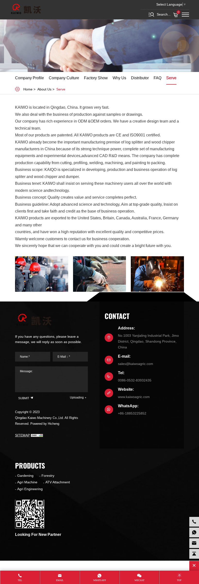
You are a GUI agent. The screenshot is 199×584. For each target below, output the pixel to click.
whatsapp (99, 580)
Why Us (119, 78)
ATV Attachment (57, 482)
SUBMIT (24, 398)
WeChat (139, 580)
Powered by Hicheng (44, 423)
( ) (178, 12)
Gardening (25, 476)
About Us (44, 89)
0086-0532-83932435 (134, 380)
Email (60, 580)
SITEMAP (22, 435)
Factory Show (96, 78)
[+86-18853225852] (194, 532)
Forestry (47, 476)
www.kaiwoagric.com (134, 397)
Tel (20, 580)
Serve (171, 78)
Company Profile (29, 78)
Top (179, 580)
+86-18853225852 (132, 413)
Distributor (140, 78)
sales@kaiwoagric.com (135, 364)
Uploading (77, 397)
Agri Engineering (30, 489)
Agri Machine (27, 482)
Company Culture (64, 78)
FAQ (157, 78)
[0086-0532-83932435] (194, 522)
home (28, 89)
